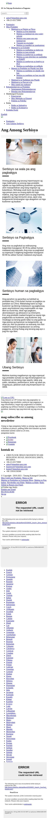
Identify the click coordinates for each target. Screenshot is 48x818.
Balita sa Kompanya (19, 108)
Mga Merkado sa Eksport (21, 98)
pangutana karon (7, 433)
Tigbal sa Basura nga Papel (12, 485)
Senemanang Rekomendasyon (23, 89)
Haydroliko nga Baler (15, 482)
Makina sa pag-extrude (25, 52)
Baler (42, 482)
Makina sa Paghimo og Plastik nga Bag (27, 68)
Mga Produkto (12, 27)
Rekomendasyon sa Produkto (18, 87)
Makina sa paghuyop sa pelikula (29, 54)
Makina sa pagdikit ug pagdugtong (30, 45)
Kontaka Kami (12, 110)
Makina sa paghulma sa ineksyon (29, 50)
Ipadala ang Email (8, 489)
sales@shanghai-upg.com (16, 18)
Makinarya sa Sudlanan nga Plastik (25, 80)
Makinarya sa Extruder (20, 48)
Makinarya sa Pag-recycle (21, 82)
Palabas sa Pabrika (18, 101)
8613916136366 (7, 492)
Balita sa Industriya (19, 105)
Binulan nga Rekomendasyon (23, 91)
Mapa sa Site (27, 478)
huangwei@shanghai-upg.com (18, 467)
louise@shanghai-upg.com (17, 469)
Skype (3, 494)
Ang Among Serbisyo (15, 123)
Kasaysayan (16, 96)
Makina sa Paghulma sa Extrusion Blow (17, 480)
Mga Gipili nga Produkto (11, 478)
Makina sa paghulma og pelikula (29, 66)
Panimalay (10, 24)
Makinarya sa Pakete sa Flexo (23, 29)
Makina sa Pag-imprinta (26, 31)
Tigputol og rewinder (24, 43)
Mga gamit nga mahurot (21, 84)
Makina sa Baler (32, 482)
